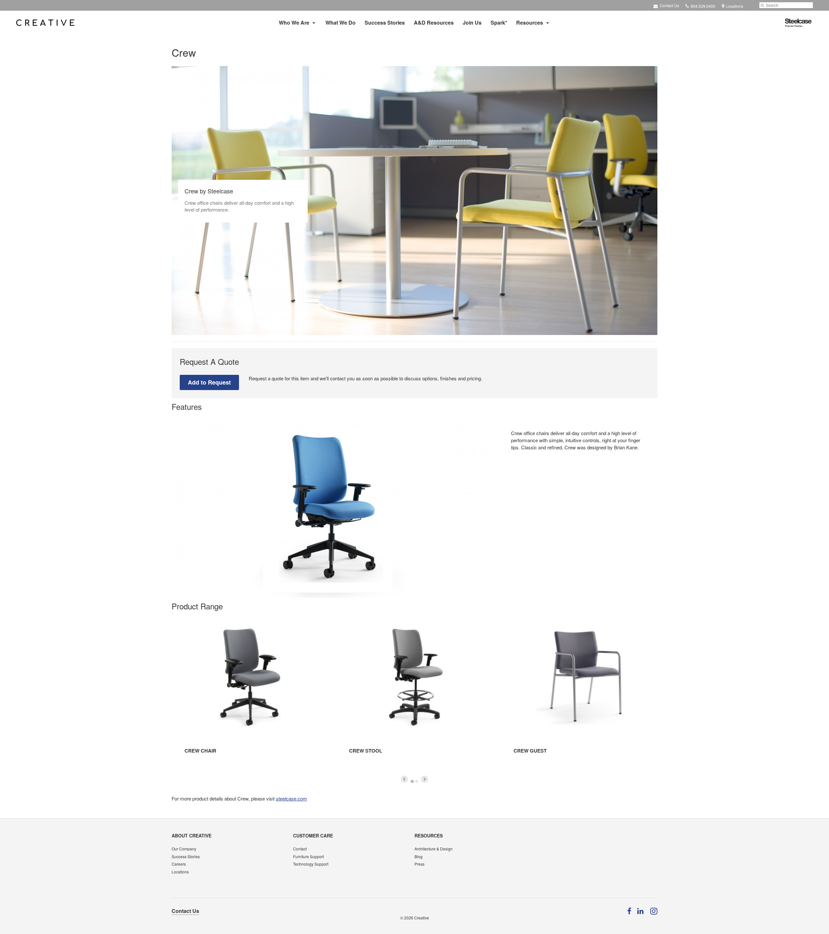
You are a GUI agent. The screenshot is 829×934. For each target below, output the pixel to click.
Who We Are (294, 22)
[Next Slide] (424, 779)
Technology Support (310, 864)
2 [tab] (416, 781)
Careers (179, 864)
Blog (418, 856)
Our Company (184, 848)
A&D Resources (434, 22)
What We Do (340, 22)
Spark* (499, 22)
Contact (300, 848)
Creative (421, 917)
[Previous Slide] (404, 779)
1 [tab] (412, 781)
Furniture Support (308, 856)
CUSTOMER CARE (313, 835)
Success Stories (385, 22)
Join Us (472, 22)
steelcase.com (291, 798)
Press (419, 864)
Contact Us (669, 5)
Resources (529, 22)
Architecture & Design (433, 848)
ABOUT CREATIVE (191, 835)
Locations (180, 871)
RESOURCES (428, 835)
